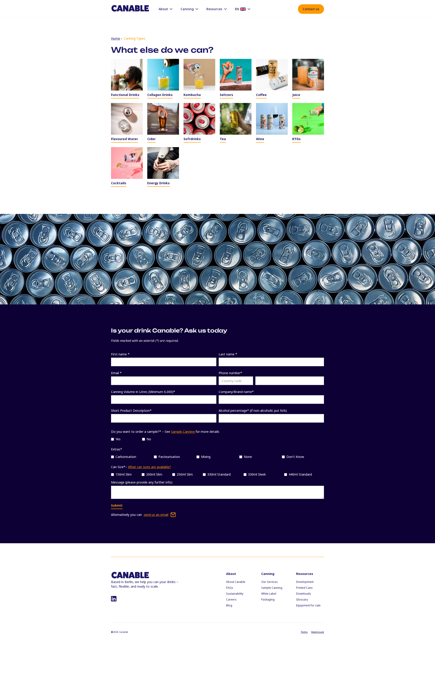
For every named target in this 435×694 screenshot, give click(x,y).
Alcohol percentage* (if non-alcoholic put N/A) (253, 410)
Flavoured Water (124, 139)
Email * (116, 373)
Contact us (311, 9)
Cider (151, 139)
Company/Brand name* (236, 392)
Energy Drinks (158, 183)
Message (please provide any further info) (141, 482)
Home (115, 38)
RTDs (296, 139)
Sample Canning (183, 431)
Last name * (228, 354)
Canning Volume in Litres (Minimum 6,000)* (143, 392)
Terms (304, 632)
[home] (130, 9)
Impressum (317, 632)
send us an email (156, 514)
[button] (166, 9)
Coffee (261, 95)
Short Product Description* (131, 410)
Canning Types (134, 38)
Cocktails (118, 183)
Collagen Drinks (160, 95)
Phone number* (230, 373)
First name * (120, 354)
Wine (260, 139)
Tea (223, 139)
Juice (296, 95)
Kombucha (192, 95)
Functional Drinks (125, 95)
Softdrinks (192, 139)
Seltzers (226, 95)
